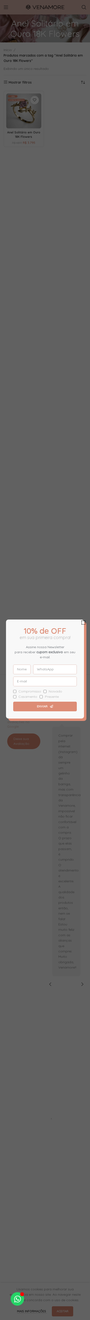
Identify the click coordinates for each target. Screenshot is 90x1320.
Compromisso (29, 691)
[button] (83, 622)
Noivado (55, 691)
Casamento (27, 696)
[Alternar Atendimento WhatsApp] (17, 1299)
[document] (45, 660)
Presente (52, 696)
